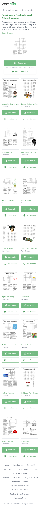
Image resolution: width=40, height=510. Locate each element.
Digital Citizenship (8, 297)
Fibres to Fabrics (26, 345)
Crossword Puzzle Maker (11, 477)
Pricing (35, 469)
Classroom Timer (20, 498)
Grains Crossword (8, 200)
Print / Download (21, 71)
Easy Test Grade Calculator (20, 486)
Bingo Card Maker (31, 477)
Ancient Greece (7, 152)
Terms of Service (22, 469)
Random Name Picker (20, 490)
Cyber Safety (25, 297)
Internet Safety (26, 200)
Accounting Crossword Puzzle (12, 104)
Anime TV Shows (7, 248)
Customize (21, 63)
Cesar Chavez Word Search (30, 248)
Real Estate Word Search (29, 393)
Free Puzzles (18, 465)
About (7, 465)
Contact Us (31, 465)
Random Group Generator (20, 494)
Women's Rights (7, 441)
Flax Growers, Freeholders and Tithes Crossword (17, 16)
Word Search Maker (20, 473)
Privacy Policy (7, 469)
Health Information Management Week (15, 345)
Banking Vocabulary (8, 393)
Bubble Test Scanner (20, 481)
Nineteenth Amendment (29, 152)
